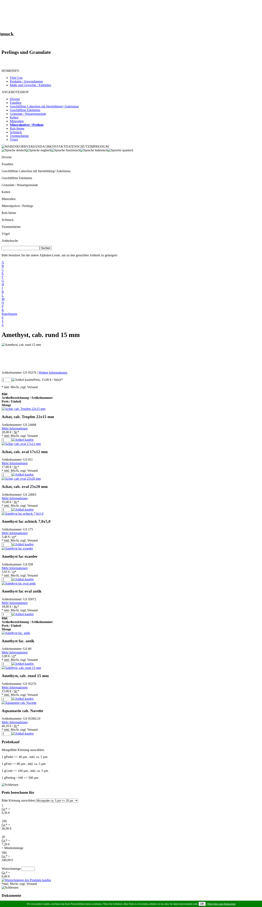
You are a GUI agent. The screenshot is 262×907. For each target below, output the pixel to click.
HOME (6, 70)
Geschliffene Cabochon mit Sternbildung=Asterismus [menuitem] (44, 106)
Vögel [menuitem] (14, 139)
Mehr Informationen (15, 428)
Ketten (6, 192)
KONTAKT (57, 146)
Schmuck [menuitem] (16, 132)
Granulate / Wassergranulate (20, 185)
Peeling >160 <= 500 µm (20, 777)
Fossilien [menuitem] (15, 102)
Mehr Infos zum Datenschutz (221, 903)
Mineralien (9, 199)
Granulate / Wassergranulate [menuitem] (28, 113)
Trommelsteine (11, 226)
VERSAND (34, 146)
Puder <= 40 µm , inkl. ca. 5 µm (24, 757)
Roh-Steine (9, 213)
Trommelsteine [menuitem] (19, 136)
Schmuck (8, 220)
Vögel (6, 233)
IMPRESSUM (99, 146)
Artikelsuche (10, 240)
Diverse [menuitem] (15, 99)
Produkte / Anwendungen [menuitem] (26, 81)
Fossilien (7, 164)
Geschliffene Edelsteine (17, 178)
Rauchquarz (9, 314)
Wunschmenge (11, 868)
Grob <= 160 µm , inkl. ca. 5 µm (25, 770)
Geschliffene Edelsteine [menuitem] (25, 110)
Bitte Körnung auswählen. (19, 800)
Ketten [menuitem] (14, 117)
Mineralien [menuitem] (17, 121)
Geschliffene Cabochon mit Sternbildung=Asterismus (36, 171)
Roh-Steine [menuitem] (17, 128)
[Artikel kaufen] (23, 380)
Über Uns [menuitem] (16, 77)
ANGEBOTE (11, 92)
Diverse (7, 157)
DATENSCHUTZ (78, 146)
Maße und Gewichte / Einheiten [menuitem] (30, 85)
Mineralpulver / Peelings (17, 206)
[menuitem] (27, 125)
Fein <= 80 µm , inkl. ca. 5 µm (23, 764)
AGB (45, 146)
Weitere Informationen (52, 372)
